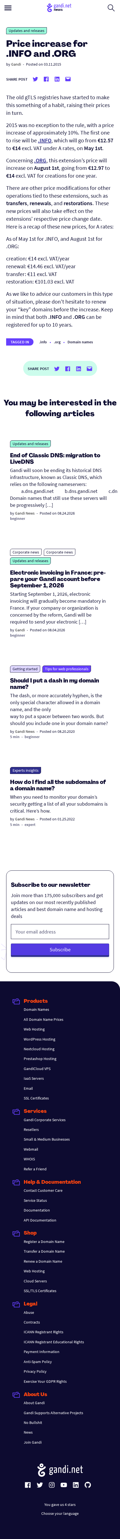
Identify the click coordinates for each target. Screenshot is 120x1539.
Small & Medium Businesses (47, 1139)
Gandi (16, 64)
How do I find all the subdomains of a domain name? (58, 786)
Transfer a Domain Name (44, 1251)
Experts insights (26, 770)
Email (28, 1088)
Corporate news (26, 552)
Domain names (80, 341)
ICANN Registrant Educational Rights (54, 1341)
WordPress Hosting (39, 1039)
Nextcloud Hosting (39, 1048)
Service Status (35, 1200)
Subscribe (60, 949)
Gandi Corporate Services (45, 1119)
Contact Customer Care (43, 1190)
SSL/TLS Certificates (40, 1290)
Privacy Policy (35, 1371)
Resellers (31, 1129)
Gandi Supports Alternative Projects (53, 1412)
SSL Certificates (36, 1098)
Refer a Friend (35, 1168)
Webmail (31, 1149)
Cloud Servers (35, 1281)
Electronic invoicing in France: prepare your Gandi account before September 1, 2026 (58, 579)
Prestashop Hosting (40, 1058)
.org (57, 341)
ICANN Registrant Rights (43, 1331)
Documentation (37, 1210)
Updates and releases (26, 30)
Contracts (32, 1322)
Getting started (25, 668)
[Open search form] (111, 8)
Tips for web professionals (66, 668)
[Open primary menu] (8, 8)
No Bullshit (33, 1422)
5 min (15, 736)
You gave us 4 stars (60, 1504)
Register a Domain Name (44, 1241)
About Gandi (34, 1402)
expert (30, 824)
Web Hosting (34, 1029)
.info (43, 341)
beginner (17, 518)
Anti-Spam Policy (38, 1361)
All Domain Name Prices (43, 1019)
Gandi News (25, 513)
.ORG (40, 160)
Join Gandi (33, 1442)
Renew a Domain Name (43, 1261)
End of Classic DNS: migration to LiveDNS (55, 459)
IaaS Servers (34, 1078)
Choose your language (60, 1513)
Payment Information (41, 1351)
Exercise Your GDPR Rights (45, 1381)
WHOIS (29, 1158)
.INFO (44, 140)
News (28, 1432)
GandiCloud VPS (37, 1068)
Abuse (29, 1312)
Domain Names (36, 1009)
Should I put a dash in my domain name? (54, 684)
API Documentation (40, 1220)
